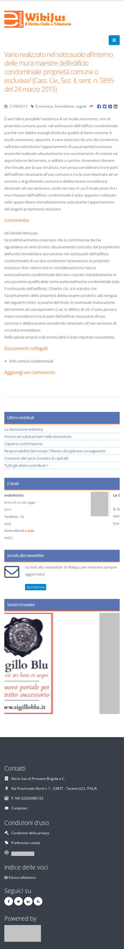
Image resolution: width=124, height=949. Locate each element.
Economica (44, 106)
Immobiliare (64, 106)
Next (113, 518)
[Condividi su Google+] (111, 106)
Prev (11, 518)
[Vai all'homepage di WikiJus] (42, 18)
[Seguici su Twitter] (18, 901)
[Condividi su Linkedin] (116, 106)
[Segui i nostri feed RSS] (38, 901)
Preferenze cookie (25, 842)
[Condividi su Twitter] (105, 106)
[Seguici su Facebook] (8, 901)
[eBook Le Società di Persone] (19, 504)
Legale (81, 106)
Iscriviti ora (35, 586)
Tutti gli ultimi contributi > (26, 465)
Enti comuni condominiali (31, 361)
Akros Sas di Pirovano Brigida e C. (38, 778)
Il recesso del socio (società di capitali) (36, 458)
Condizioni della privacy (30, 832)
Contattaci (19, 808)
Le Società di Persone (51, 495)
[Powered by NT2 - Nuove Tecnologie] (22, 932)
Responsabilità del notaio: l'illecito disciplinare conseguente (54, 451)
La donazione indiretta (23, 429)
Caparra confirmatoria (23, 443)
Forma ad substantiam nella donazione (37, 436)
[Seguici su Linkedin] (28, 901)
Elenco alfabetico (22, 877)
